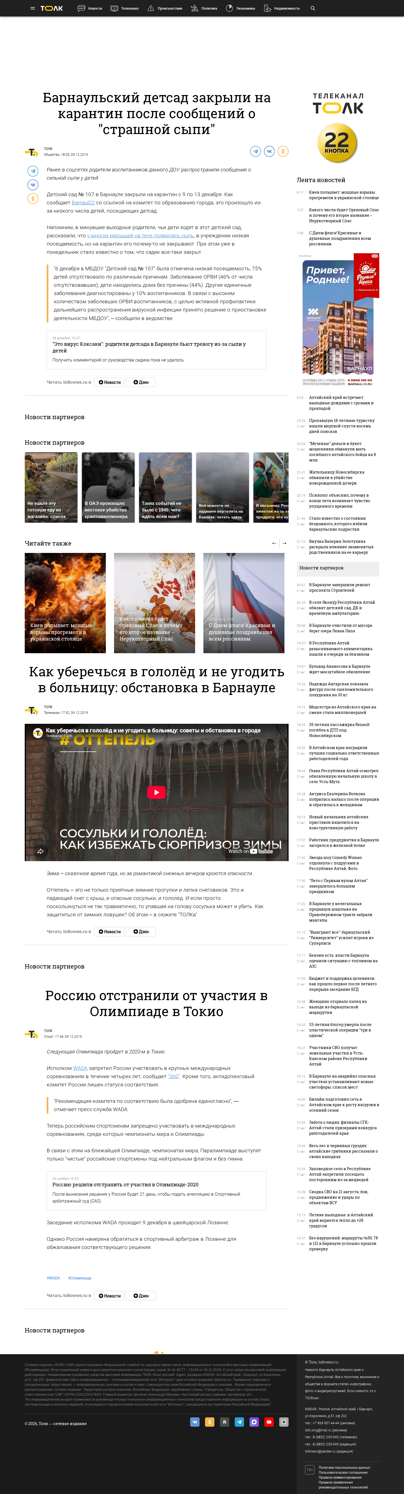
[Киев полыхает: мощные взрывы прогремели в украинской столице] (65, 603)
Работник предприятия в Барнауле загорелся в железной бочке (344, 842)
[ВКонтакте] (269, 151)
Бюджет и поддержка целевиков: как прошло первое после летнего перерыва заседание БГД (343, 984)
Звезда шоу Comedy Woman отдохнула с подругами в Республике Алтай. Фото (335, 863)
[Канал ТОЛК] (141, 382)
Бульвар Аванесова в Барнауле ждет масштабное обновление (339, 669)
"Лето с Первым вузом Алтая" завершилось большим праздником (338, 886)
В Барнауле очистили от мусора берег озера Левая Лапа (340, 628)
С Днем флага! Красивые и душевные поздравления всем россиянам (242, 632)
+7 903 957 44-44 (326, 1423)
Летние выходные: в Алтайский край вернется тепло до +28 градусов (341, 1220)
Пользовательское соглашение (343, 1472)
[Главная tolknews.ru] (52, 8)
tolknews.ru (328, 1362)
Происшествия (170, 8)
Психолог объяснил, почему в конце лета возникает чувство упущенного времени (339, 501)
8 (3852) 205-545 (326, 1437)
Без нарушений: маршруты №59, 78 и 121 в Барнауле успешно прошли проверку (343, 1243)
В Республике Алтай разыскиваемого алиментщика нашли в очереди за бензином (340, 648)
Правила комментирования (340, 1477)
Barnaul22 (83, 202)
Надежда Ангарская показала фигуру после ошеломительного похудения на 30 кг (341, 689)
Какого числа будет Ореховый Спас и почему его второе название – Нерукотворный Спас (151, 628)
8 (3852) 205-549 (326, 1444)
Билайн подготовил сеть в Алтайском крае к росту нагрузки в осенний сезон (344, 1105)
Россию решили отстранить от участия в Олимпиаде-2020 (125, 1184)
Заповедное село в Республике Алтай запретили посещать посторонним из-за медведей (340, 1174)
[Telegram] (255, 151)
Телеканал (130, 8)
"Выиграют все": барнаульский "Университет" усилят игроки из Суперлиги (341, 938)
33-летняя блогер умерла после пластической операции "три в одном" (340, 1030)
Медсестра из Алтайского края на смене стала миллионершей (342, 709)
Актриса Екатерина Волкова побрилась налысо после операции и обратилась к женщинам (344, 799)
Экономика (245, 8)
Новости (95, 8)
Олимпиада (80, 1278)
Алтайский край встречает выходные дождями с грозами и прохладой (341, 403)
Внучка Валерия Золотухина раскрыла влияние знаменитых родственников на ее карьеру (341, 547)
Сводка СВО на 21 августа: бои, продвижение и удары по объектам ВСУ (338, 1197)
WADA (80, 1068)
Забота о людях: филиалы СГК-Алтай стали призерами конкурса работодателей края (343, 1128)
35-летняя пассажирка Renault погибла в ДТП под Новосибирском (339, 730)
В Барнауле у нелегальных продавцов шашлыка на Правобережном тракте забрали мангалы (340, 912)
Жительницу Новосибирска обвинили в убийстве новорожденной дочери (336, 477)
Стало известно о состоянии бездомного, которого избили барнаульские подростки (338, 524)
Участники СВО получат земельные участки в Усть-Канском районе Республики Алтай (338, 1056)
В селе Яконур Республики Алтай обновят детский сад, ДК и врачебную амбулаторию (342, 608)
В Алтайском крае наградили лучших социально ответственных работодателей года (344, 753)
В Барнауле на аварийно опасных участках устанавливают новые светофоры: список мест (342, 1081)
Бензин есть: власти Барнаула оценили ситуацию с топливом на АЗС (343, 961)
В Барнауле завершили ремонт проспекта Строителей (339, 587)
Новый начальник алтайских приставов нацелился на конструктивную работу (338, 822)
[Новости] (109, 382)
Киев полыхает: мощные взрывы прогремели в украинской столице (61, 632)
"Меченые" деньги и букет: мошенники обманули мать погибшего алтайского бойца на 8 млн (342, 452)
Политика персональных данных (344, 1468)
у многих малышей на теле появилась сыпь (140, 235)
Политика (209, 8)
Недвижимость (287, 8)
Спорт (49, 1037)
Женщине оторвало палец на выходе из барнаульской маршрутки (338, 1007)
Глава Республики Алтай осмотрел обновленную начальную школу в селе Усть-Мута (343, 776)
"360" (174, 1076)
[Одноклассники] (282, 151)
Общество (52, 155)
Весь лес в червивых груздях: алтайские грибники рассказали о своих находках (343, 1151)
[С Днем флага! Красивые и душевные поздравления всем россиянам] (243, 603)
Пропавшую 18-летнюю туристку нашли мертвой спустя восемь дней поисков (342, 426)
